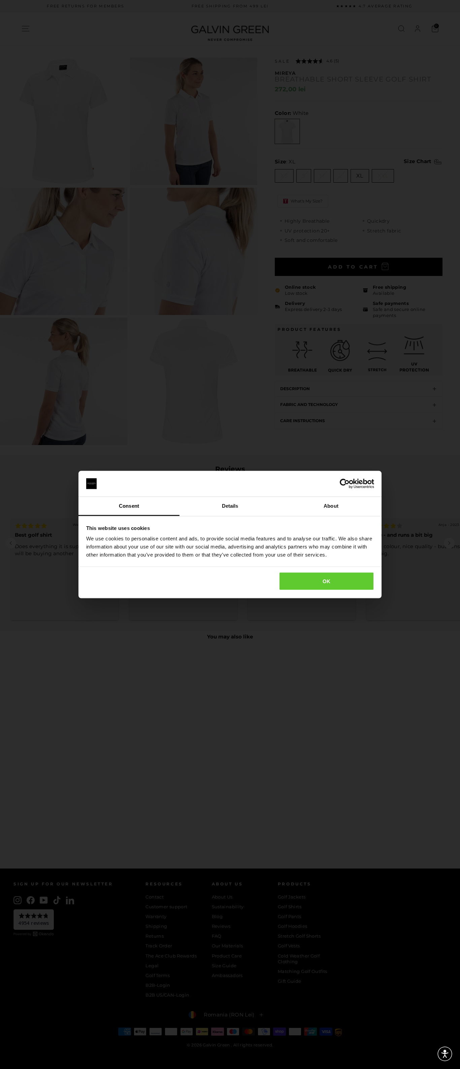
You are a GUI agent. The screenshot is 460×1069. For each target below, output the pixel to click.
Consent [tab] (129, 506)
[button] (444, 1053)
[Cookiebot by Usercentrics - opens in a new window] (344, 484)
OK (327, 581)
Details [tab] (230, 506)
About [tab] (331, 506)
